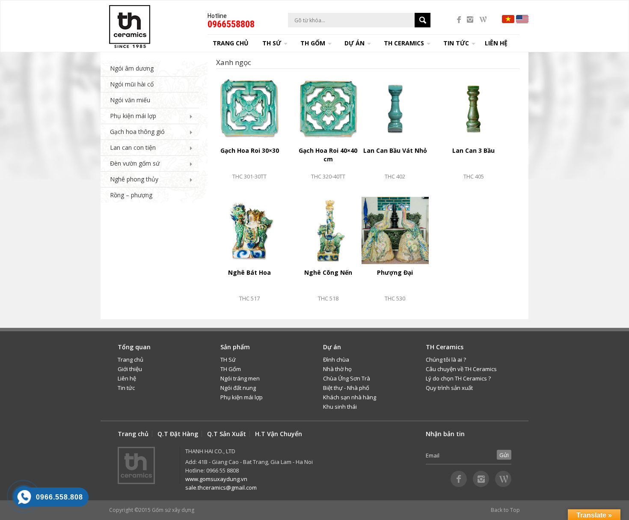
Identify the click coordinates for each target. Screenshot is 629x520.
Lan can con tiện (133, 147)
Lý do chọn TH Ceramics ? (458, 378)
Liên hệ (496, 43)
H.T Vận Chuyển (278, 434)
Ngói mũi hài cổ (132, 84)
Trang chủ (231, 43)
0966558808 (231, 24)
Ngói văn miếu (130, 100)
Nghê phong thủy (134, 179)
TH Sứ (228, 359)
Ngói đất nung (238, 388)
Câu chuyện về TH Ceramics (461, 369)
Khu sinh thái (340, 406)
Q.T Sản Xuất (226, 434)
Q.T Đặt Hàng (177, 434)
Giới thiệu (130, 369)
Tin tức (126, 388)
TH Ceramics (404, 43)
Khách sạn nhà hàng (349, 397)
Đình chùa (336, 359)
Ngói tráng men (240, 378)
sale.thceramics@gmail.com (221, 487)
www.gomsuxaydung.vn (216, 479)
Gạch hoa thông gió (137, 132)
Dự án (354, 43)
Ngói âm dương (132, 68)
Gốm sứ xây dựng (173, 510)
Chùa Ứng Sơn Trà (346, 378)
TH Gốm (230, 369)
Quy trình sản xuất (449, 388)
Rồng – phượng (131, 195)
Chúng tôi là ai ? (446, 359)
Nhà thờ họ (337, 369)
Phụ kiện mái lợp (133, 116)
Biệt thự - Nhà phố (346, 388)
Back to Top (505, 510)
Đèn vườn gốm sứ (135, 163)
